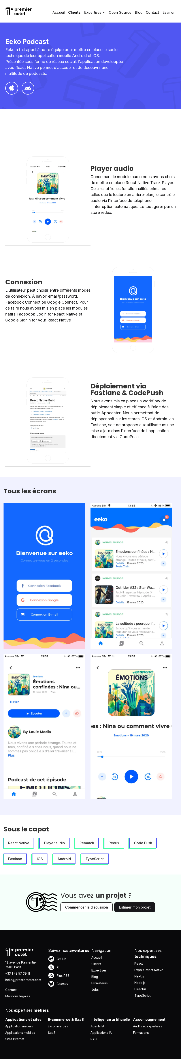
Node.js (139, 983)
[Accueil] (18, 11)
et (49, 314)
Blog (138, 12)
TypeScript (142, 995)
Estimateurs (99, 983)
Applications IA (101, 1032)
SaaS (51, 1032)
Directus (140, 989)
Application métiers (19, 1026)
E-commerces (58, 1026)
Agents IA (97, 1026)
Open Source (120, 12)
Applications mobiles (20, 1032)
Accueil (58, 12)
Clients (74, 12)
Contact (152, 12)
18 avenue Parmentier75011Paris (21, 964)
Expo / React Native (148, 970)
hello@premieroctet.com (23, 980)
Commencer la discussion (86, 907)
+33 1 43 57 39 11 (17, 973)
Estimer (168, 12)
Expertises (99, 970)
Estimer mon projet (135, 907)
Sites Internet (14, 1039)
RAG (93, 1039)
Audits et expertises (147, 1026)
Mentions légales (17, 996)
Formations (141, 1032)
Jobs (95, 989)
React (138, 963)
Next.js (139, 976)
